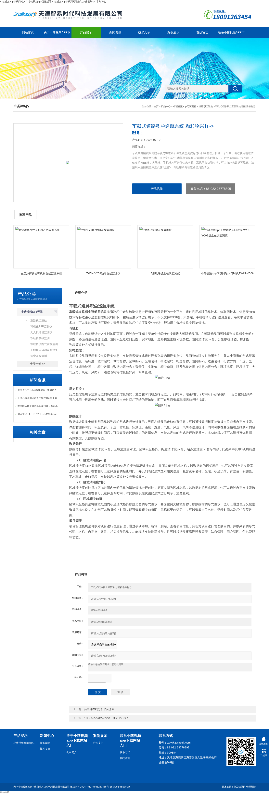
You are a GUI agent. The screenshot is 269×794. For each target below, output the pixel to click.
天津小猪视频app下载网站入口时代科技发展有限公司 (41, 786)
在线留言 (202, 32)
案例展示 (173, 32)
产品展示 (86, 32)
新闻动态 (45, 742)
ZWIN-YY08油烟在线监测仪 (103, 273)
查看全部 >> (37, 363)
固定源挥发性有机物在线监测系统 (41, 273)
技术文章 (144, 32)
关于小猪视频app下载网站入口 (57, 34)
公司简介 (72, 752)
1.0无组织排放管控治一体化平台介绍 (106, 718)
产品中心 (166, 106)
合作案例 (98, 742)
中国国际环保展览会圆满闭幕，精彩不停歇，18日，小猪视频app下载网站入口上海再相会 (40, 406)
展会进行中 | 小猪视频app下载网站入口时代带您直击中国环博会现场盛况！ (40, 390)
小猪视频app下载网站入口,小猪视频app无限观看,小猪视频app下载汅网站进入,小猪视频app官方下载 (53, 1)
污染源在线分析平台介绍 (99, 709)
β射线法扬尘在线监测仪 (165, 273)
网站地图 (4, 792)
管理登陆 (251, 786)
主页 (156, 106)
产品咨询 (157, 188)
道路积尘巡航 (206, 106)
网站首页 (28, 32)
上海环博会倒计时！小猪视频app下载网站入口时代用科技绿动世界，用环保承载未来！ (40, 398)
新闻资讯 (115, 32)
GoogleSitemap (121, 786)
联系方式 (125, 752)
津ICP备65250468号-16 (99, 786)
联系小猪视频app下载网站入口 (231, 34)
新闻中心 (47, 736)
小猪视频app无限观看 (184, 106)
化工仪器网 (240, 786)
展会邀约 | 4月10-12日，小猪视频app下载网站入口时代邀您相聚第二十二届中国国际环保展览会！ (40, 414)
